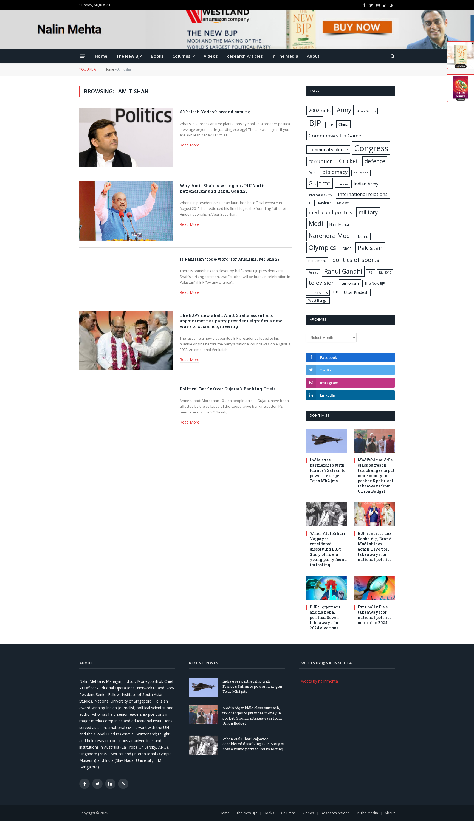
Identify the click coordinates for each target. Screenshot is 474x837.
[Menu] (82, 56)
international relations (363, 194)
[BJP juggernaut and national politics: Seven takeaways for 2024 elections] (326, 588)
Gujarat (320, 183)
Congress (371, 148)
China (343, 124)
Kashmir (324, 203)
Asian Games (366, 111)
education (361, 173)
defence (375, 161)
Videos (211, 56)
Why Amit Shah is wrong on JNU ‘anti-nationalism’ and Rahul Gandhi (222, 188)
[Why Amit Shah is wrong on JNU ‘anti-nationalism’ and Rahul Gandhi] (126, 211)
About (313, 56)
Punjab (313, 272)
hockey (342, 184)
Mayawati (343, 203)
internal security (320, 195)
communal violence (328, 149)
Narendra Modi (330, 235)
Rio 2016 (385, 272)
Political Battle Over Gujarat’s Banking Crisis (228, 388)
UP (335, 292)
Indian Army (366, 184)
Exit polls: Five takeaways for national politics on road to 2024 (374, 614)
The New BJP (129, 56)
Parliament (317, 260)
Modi (316, 223)
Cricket (348, 161)
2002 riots (320, 110)
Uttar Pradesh (356, 292)
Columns (181, 56)
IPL (310, 203)
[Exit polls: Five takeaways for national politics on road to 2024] (374, 588)
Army (344, 110)
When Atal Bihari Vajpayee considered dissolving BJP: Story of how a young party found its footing (328, 549)
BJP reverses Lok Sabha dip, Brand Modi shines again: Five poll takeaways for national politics (375, 546)
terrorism (350, 283)
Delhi (312, 172)
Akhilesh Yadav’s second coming (215, 111)
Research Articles (245, 56)
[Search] (392, 56)
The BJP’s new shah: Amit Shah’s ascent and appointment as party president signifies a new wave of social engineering (231, 320)
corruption (321, 161)
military (368, 212)
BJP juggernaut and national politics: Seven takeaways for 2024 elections (325, 617)
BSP (330, 125)
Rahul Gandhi (343, 271)
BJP (315, 122)
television (322, 282)
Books (157, 56)
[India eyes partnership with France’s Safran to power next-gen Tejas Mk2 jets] (326, 441)
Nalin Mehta (339, 224)
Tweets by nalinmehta (318, 681)
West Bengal (318, 300)
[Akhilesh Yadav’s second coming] (126, 137)
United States (318, 293)
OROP (347, 248)
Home (101, 56)
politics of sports (355, 260)
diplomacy (335, 172)
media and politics (330, 212)
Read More (189, 145)
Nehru (363, 236)
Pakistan (370, 247)
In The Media (285, 56)
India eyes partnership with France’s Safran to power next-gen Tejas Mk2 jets (327, 470)
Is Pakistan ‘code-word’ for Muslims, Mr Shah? (230, 259)
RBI (370, 272)
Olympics (322, 247)
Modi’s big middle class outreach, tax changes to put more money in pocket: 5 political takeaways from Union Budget (376, 475)
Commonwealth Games (336, 135)
